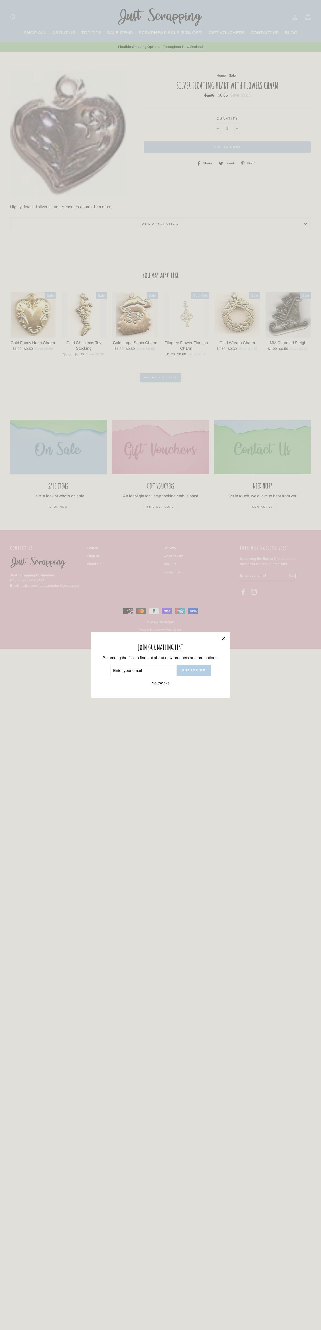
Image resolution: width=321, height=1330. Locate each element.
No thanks (160, 683)
